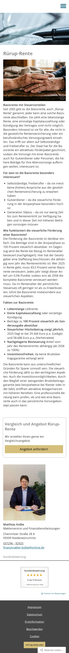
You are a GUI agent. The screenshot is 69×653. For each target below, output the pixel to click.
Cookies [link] (34, 636)
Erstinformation (34, 621)
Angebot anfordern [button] (34, 449)
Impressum (34, 607)
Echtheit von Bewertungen (55, 593)
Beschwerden (34, 629)
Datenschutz (34, 614)
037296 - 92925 (13, 543)
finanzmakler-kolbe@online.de (23, 547)
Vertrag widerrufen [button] (34, 644)
